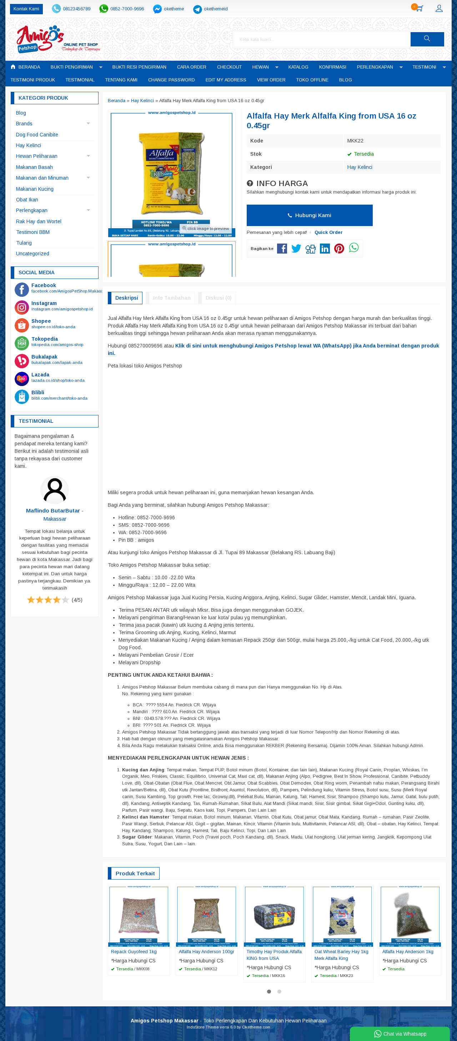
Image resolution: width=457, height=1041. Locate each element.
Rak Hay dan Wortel (38, 221)
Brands (24, 123)
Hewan (260, 67)
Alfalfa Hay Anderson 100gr (206, 951)
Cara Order (191, 67)
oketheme (174, 8)
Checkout (229, 67)
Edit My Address (226, 79)
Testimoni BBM (33, 232)
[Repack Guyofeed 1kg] (139, 916)
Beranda (28, 67)
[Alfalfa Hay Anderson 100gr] (206, 916)
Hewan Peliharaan (36, 156)
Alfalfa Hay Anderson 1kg (407, 951)
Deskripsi (126, 298)
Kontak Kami (26, 8)
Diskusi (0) (219, 298)
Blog (345, 79)
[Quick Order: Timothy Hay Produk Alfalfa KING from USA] (301, 941)
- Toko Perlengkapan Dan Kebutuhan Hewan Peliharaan (229, 1021)
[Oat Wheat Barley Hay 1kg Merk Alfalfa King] (342, 916)
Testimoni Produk (33, 79)
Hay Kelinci (359, 167)
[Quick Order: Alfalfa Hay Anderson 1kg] (436, 941)
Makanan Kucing (35, 189)
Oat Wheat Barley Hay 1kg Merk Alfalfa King (341, 955)
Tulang (24, 243)
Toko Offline (312, 79)
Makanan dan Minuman (42, 178)
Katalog (298, 67)
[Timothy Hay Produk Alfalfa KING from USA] (274, 916)
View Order (271, 79)
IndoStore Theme (203, 1027)
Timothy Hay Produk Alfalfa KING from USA (274, 955)
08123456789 (76, 8)
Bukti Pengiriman (72, 67)
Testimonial (80, 79)
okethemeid (216, 8)
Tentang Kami (121, 79)
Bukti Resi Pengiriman (139, 67)
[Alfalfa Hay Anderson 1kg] (410, 916)
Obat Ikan (27, 199)
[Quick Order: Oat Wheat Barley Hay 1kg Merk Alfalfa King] (368, 941)
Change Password (171, 79)
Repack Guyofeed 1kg (134, 951)
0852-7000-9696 (127, 8)
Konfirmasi (332, 67)
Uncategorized (32, 253)
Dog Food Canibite (37, 134)
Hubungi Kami (312, 215)
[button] (427, 39)
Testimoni (424, 67)
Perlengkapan (375, 67)
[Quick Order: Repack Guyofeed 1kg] (165, 941)
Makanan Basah (34, 167)
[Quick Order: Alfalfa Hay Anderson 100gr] (233, 941)
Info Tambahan (172, 298)
